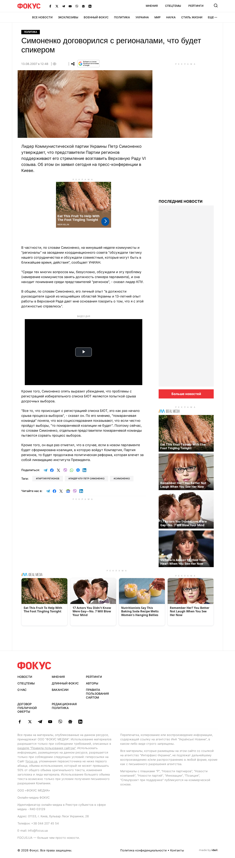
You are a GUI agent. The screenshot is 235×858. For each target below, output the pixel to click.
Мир (157, 17)
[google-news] (70, 721)
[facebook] (20, 721)
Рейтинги (195, 5)
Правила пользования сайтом (97, 693)
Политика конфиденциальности (143, 850)
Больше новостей (186, 394)
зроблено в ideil (208, 850)
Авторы (92, 683)
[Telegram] (63, 6)
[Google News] (83, 6)
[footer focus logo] (34, 665)
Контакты (177, 850)
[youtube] (50, 721)
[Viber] (76, 6)
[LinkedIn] (90, 6)
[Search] (216, 5)
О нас (22, 690)
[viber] (60, 721)
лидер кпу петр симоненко (87, 478)
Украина (142, 17)
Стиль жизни (191, 17)
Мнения (152, 5)
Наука (171, 17)
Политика (122, 17)
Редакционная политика (64, 706)
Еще (211, 17)
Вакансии (60, 690)
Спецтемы (173, 5)
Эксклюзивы (68, 17)
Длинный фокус (65, 683)
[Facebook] (50, 6)
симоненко (122, 478)
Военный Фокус (96, 17)
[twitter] (30, 721)
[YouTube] (70, 6)
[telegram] (40, 721)
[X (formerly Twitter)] (57, 6)
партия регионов (48, 478)
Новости (24, 677)
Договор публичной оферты (27, 708)
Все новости (42, 17)
